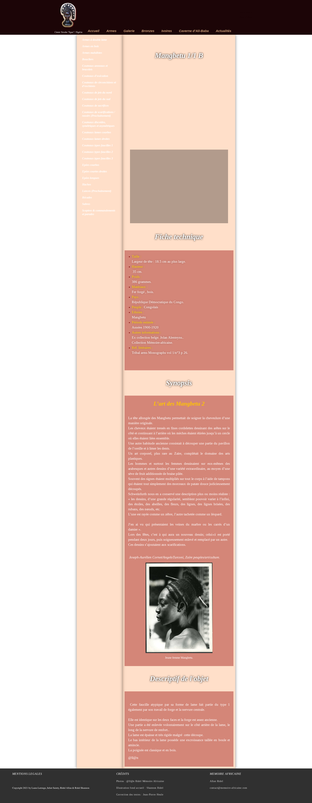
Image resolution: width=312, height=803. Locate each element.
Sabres (86, 203)
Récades (87, 197)
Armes (111, 31)
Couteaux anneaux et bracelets (95, 67)
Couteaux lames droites (96, 138)
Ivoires (166, 31)
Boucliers (87, 59)
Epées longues (90, 177)
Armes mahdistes (92, 52)
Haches (86, 184)
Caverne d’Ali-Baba (194, 31)
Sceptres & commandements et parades (98, 212)
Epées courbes (90, 164)
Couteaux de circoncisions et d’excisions (99, 84)
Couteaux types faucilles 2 (97, 151)
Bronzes (148, 31)
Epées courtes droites (94, 171)
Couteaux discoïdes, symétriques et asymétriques (98, 124)
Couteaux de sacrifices (95, 105)
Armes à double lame (94, 39)
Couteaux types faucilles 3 (97, 158)
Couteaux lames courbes (96, 132)
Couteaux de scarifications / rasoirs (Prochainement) (98, 114)
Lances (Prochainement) (96, 190)
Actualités (223, 31)
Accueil (93, 31)
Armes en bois (90, 46)
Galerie (129, 31)
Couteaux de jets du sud (96, 99)
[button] (133, 109)
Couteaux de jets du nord (97, 92)
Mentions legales (27, 773)
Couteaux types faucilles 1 (97, 145)
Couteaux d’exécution (95, 75)
